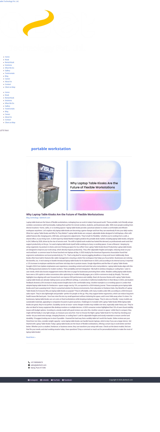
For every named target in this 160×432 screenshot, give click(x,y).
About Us (8, 82)
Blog (6, 76)
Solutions (8, 65)
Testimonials (9, 73)
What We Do (9, 68)
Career (7, 79)
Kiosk (7, 60)
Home (7, 57)
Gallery (7, 71)
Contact (8, 84)
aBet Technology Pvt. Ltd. (9, 1)
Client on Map (10, 87)
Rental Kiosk (9, 62)
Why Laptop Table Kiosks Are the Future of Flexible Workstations (65, 214)
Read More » (30, 337)
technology (34, 218)
